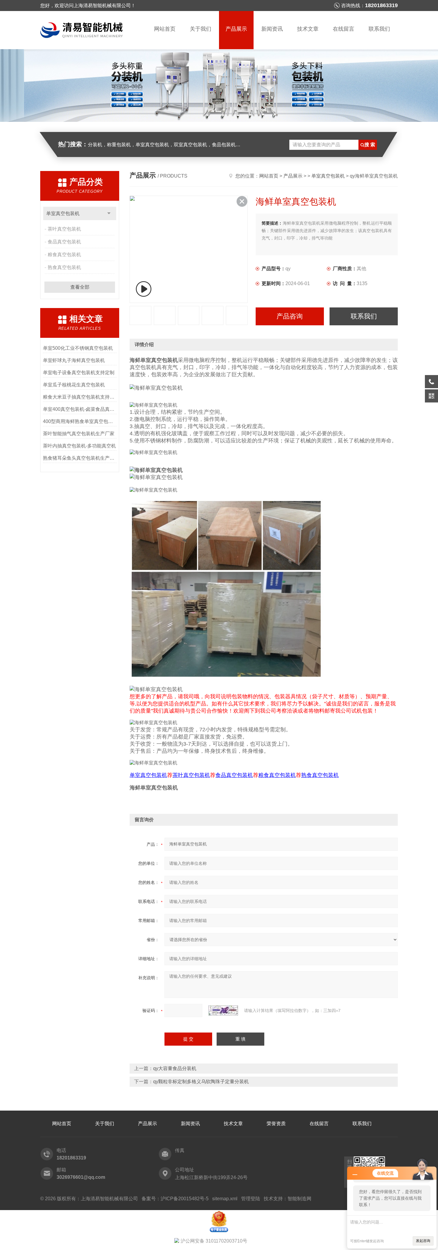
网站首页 (164, 29)
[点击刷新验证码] (223, 1010)
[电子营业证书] (219, 1212)
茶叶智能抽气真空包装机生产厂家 (78, 433)
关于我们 (200, 29)
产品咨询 (290, 316)
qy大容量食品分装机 (174, 1068)
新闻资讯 (272, 29)
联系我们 (379, 29)
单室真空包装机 (63, 213)
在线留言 (343, 29)
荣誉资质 (276, 1123)
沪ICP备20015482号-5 (185, 1198)
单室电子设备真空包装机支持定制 (78, 372)
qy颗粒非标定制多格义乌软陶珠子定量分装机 (201, 1081)
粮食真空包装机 (64, 254)
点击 (109, 213)
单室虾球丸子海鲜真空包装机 (74, 360)
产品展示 (236, 29)
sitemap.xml (224, 1198)
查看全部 (79, 287)
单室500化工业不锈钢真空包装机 (78, 348)
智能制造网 (299, 1198)
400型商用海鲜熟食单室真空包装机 (80, 421)
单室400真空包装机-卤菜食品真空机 (80, 409)
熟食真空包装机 (64, 267)
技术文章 (308, 29)
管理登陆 (250, 1198)
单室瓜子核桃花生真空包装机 (74, 384)
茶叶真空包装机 (64, 228)
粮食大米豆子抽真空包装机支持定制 (80, 396)
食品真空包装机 (64, 241)
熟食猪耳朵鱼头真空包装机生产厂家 (80, 458)
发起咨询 (423, 1241)
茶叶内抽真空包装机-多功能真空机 (79, 445)
